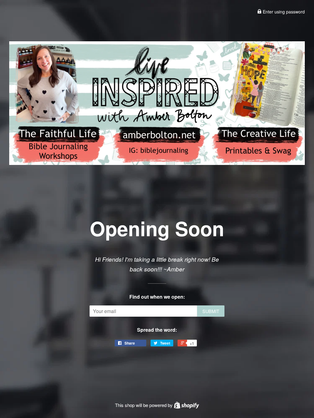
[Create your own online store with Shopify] (186, 405)
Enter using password (283, 12)
